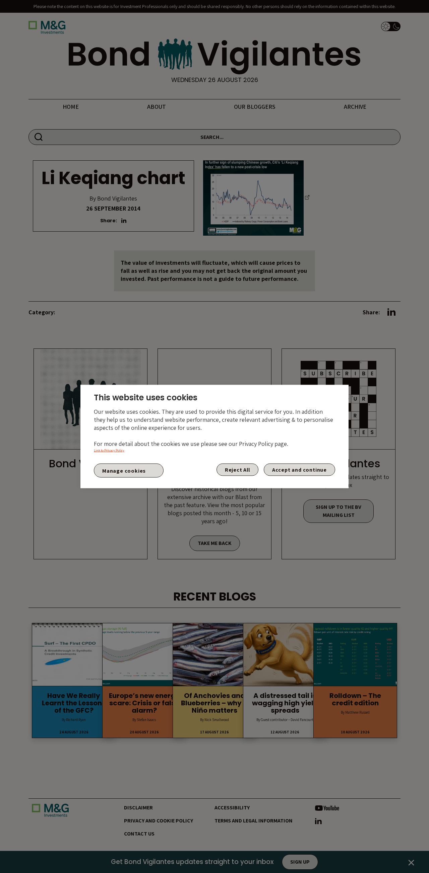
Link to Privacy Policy (109, 450)
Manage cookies (124, 470)
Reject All (237, 469)
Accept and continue (299, 469)
